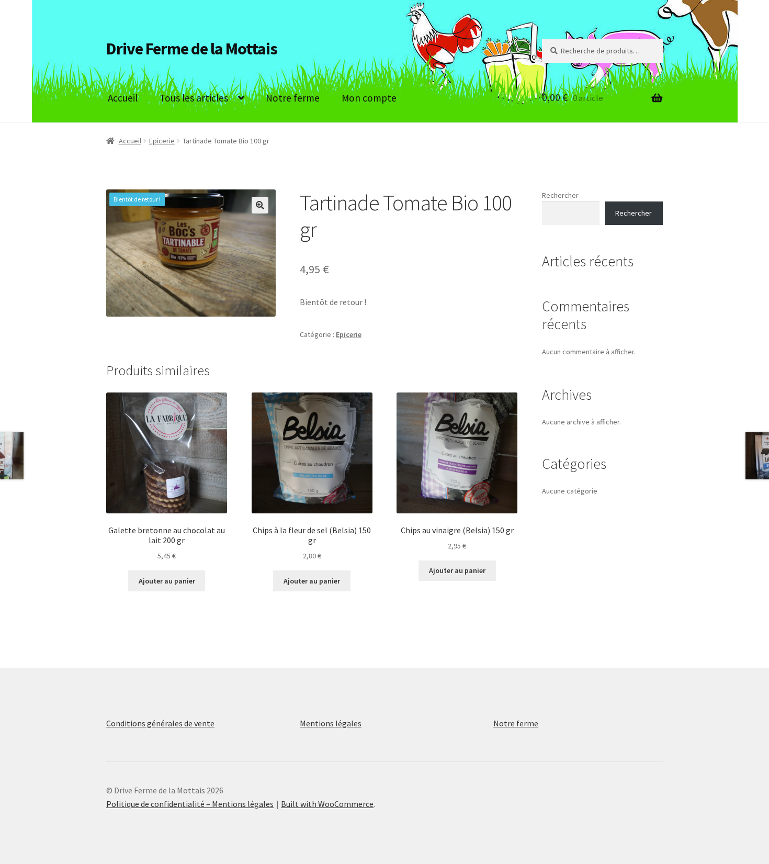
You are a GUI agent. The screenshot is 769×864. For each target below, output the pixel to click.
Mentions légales (330, 723)
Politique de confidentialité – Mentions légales (190, 804)
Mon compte (369, 98)
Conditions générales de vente (160, 723)
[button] (260, 205)
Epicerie (162, 140)
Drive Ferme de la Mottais (191, 48)
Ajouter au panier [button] (167, 581)
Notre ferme (293, 98)
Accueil (123, 98)
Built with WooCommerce (327, 804)
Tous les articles (194, 98)
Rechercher (560, 195)
